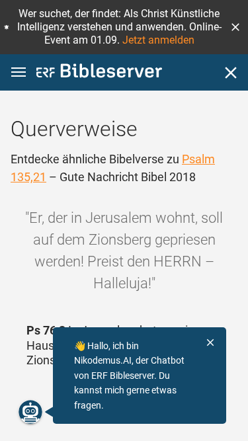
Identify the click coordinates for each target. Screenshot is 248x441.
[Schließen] (231, 73)
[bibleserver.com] (99, 73)
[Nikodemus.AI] (30, 412)
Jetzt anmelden (158, 40)
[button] (235, 27)
